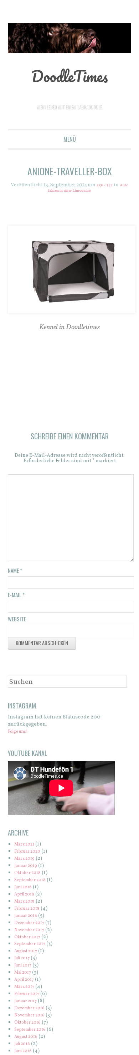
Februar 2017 (30, 996)
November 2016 (33, 1017)
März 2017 (27, 989)
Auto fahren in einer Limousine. (70, 190)
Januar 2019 (28, 868)
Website (17, 621)
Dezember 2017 (33, 925)
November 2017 (33, 932)
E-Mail (16, 597)
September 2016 (33, 1032)
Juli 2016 (24, 1046)
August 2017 (29, 953)
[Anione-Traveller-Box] (70, 270)
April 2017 (26, 982)
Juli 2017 (24, 960)
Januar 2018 (28, 918)
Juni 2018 (25, 889)
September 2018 (33, 882)
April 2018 (27, 896)
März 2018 (27, 904)
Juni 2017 (25, 967)
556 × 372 (109, 185)
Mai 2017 (25, 975)
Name (15, 573)
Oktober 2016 (30, 1025)
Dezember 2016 (33, 1010)
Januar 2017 (28, 1003)
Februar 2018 (30, 911)
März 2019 (27, 861)
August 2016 (29, 1039)
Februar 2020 (31, 854)
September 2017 (33, 946)
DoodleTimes (69, 75)
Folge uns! (21, 734)
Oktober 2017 (30, 939)
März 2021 (27, 846)
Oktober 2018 (30, 875)
